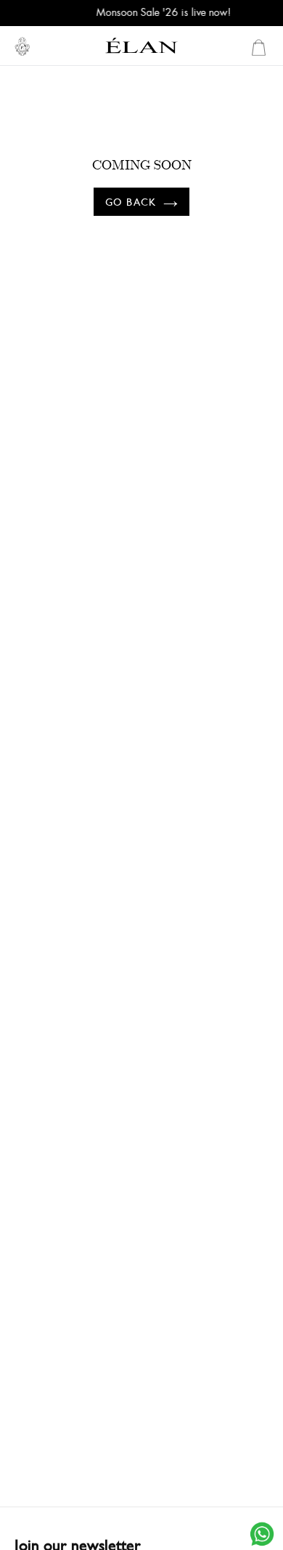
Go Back (130, 201)
